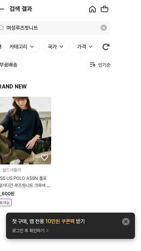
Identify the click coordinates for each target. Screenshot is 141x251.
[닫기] (126, 222)
